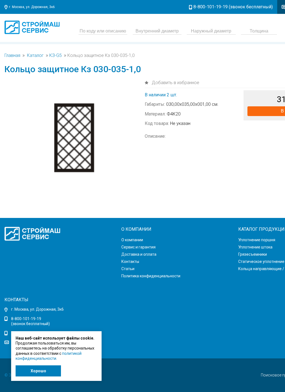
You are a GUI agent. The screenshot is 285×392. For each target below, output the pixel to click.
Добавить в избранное (175, 82)
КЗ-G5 (55, 55)
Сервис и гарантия (138, 247)
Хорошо (38, 371)
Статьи (127, 269)
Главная (12, 55)
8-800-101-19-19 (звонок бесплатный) (233, 6)
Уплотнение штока (255, 247)
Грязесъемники (252, 254)
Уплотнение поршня (256, 240)
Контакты (130, 261)
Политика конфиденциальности (150, 276)
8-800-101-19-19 (26, 318)
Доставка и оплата (138, 254)
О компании (132, 240)
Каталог (35, 55)
